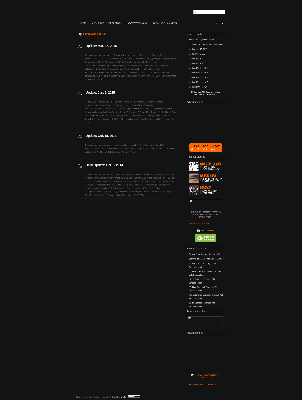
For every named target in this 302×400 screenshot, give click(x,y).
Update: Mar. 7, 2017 (198, 87)
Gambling (96, 181)
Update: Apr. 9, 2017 (197, 54)
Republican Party (113, 72)
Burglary (155, 55)
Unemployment (103, 119)
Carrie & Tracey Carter (102, 178)
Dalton (136, 59)
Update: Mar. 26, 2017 (198, 68)
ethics (169, 59)
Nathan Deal (118, 148)
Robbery (117, 116)
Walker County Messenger (158, 192)
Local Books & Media (165, 23)
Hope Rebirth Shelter (123, 181)
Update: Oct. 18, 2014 (100, 136)
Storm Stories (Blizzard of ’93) (201, 40)
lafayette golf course (125, 65)
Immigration (97, 112)
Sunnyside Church (129, 76)
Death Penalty (146, 59)
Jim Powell (126, 62)
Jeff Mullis (145, 181)
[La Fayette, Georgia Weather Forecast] (205, 377)
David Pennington (133, 178)
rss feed (220, 23)
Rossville (95, 188)
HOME (83, 23)
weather (137, 119)
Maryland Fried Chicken (121, 185)
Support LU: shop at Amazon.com (203, 385)
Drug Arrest (147, 178)
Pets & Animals (106, 116)
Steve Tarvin (103, 76)
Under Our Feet (217, 259)
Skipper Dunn (159, 72)
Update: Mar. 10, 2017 (198, 82)
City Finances (111, 59)
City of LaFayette (119, 397)
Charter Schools (99, 105)
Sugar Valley (111, 192)
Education (108, 109)
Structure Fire (99, 192)
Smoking (122, 188)
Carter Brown (119, 178)
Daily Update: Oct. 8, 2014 (104, 165)
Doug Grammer (159, 59)
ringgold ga (142, 148)
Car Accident (149, 102)
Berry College (137, 102)
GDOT (151, 109)
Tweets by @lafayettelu (199, 223)
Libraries (97, 148)
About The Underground (106, 23)
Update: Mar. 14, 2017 (198, 77)
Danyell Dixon (138, 105)
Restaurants (149, 185)
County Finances (125, 59)
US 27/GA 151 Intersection (122, 119)
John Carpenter (138, 62)
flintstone (118, 109)
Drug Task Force (160, 178)
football (132, 145)
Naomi (168, 112)
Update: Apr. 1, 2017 (197, 63)
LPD (156, 65)
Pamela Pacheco (130, 69)
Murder (161, 112)
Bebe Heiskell (145, 55)
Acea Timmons (124, 102)
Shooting (104, 188)
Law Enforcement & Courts (134, 112)
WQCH (145, 119)
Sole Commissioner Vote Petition (141, 188)
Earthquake (98, 109)
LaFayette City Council (106, 65)
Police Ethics (143, 69)
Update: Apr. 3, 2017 (197, 59)
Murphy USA (106, 148)
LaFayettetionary (136, 23)
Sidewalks (113, 188)
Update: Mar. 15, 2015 (101, 46)
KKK (120, 112)
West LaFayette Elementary (108, 152)
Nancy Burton (101, 69)
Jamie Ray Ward (110, 112)
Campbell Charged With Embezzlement (206, 44)
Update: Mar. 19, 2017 (198, 73)
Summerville (114, 76)
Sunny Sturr (158, 116)
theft (94, 119)
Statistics (137, 116)
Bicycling (139, 174)
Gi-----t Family (107, 181)
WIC (122, 152)
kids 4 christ (156, 181)
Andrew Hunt (123, 174)
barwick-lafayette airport (128, 55)
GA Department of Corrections (135, 109)
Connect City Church (116, 105)
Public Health (99, 72)
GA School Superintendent (148, 145)
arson (132, 174)
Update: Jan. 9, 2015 (100, 92)
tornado (142, 192)
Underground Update (103, 55)
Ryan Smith (127, 116)
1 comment (130, 152)
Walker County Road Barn (149, 76)
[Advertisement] (205, 122)
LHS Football (95, 185)
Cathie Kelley (99, 59)
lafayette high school (144, 65)
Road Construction (129, 72)
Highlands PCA (114, 62)
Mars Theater (151, 112)
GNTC (104, 62)
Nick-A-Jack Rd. (115, 69)
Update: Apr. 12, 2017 (198, 49)
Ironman (136, 181)
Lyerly (161, 65)
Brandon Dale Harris (153, 174)
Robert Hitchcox (145, 72)
